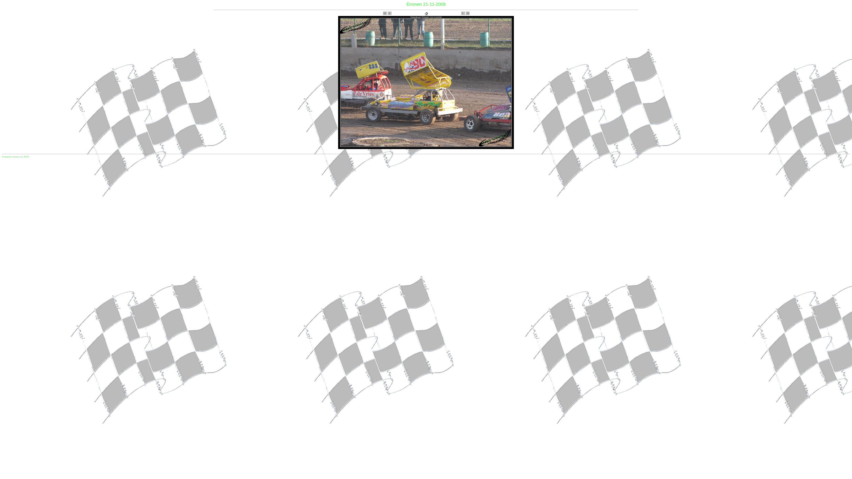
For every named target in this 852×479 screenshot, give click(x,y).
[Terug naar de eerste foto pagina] (426, 12)
